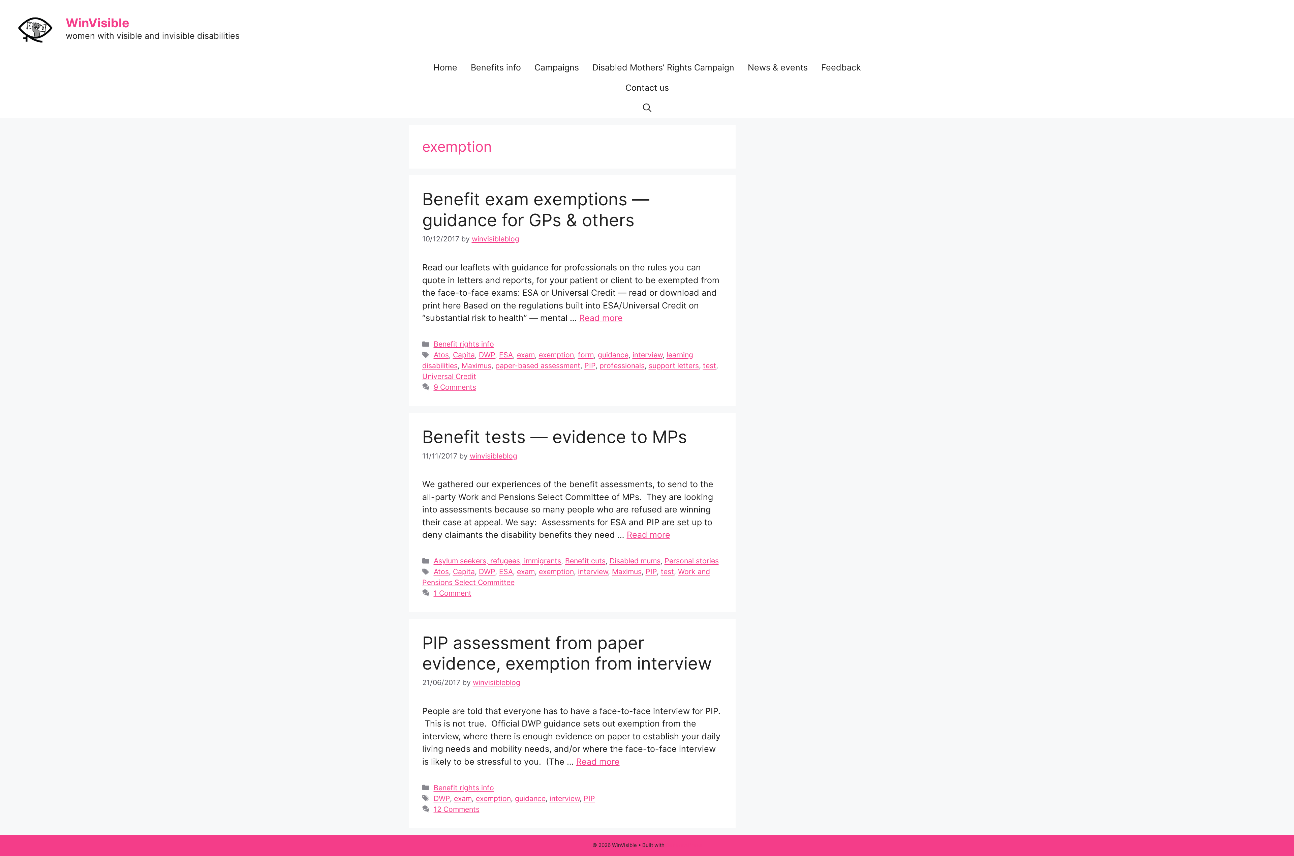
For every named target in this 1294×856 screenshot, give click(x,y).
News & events (778, 67)
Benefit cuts (585, 560)
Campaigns (556, 67)
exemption (556, 354)
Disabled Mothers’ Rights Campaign (663, 67)
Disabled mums (635, 560)
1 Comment (452, 593)
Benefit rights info (464, 344)
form (586, 354)
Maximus (476, 365)
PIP (589, 365)
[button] (647, 108)
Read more (601, 318)
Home (445, 67)
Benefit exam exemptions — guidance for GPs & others (535, 209)
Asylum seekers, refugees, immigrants (497, 560)
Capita (464, 354)
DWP (487, 354)
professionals (622, 365)
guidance (613, 354)
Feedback (841, 67)
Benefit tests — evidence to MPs (554, 436)
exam (526, 354)
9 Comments (455, 387)
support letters (674, 365)
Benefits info (496, 67)
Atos (441, 354)
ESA (506, 354)
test (709, 365)
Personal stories (692, 560)
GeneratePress (684, 845)
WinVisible (97, 23)
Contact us (647, 88)
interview (648, 354)
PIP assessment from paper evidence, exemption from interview (567, 653)
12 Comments (457, 809)
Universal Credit (449, 376)
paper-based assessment (537, 365)
